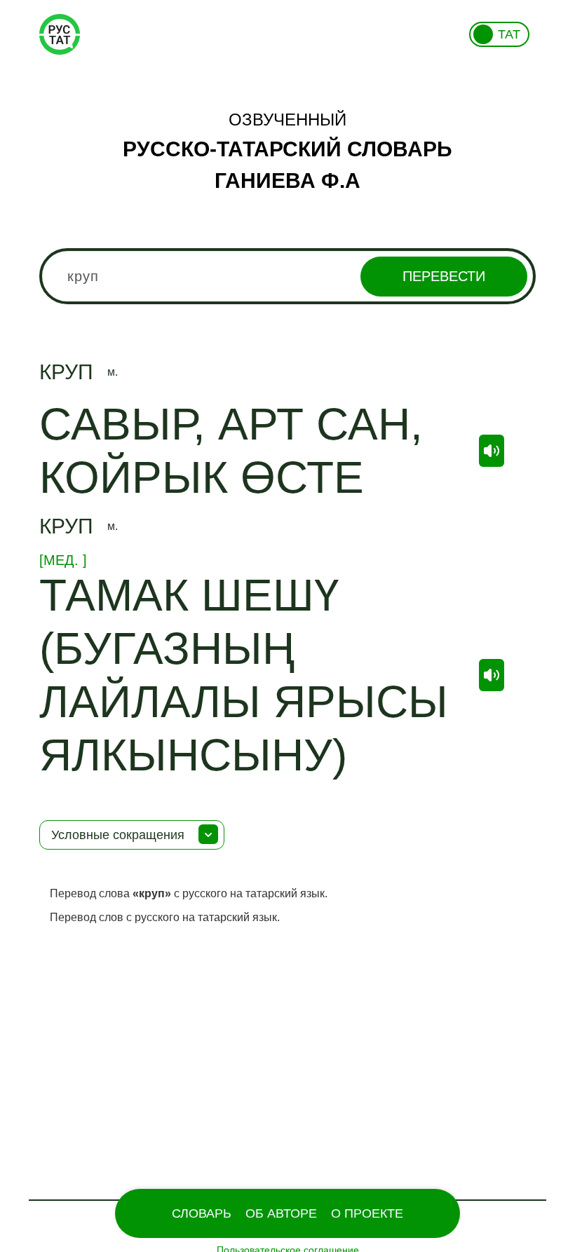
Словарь (201, 1213)
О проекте (367, 1213)
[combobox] (287, 276)
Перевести (443, 276)
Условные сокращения (117, 835)
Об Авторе (281, 1213)
